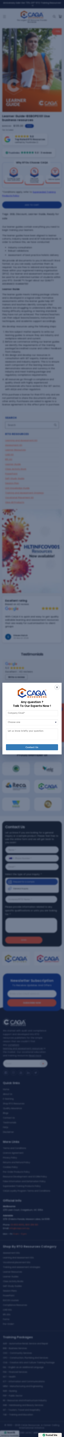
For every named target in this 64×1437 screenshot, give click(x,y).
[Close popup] (57, 687)
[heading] (32, 704)
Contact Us (32, 747)
